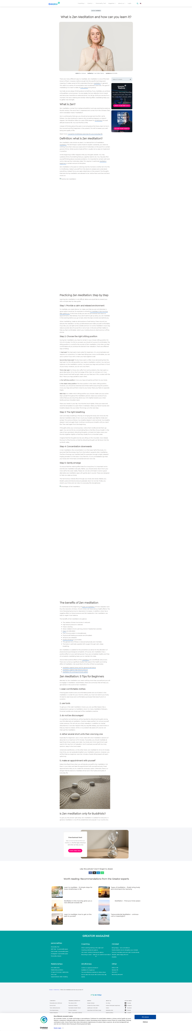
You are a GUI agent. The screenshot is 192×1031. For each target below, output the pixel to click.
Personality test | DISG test (56, 1003)
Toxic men (54, 974)
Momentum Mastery (73, 1005)
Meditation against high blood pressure (75, 670)
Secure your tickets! (122, 128)
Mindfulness (98, 120)
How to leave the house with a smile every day (93, 974)
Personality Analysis (56, 956)
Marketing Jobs (109, 1010)
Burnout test (53, 1005)
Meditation (98, 10)
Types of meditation (88, 607)
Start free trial (75, 850)
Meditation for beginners (88, 970)
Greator (51, 989)
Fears (64, 631)
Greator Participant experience (113, 1005)
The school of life (73, 1003)
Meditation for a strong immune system (75, 672)
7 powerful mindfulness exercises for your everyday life (85, 134)
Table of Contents (117, 79)
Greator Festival (91, 1003)
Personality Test (55, 947)
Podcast (129, 1010)
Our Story (108, 1003)
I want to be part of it (122, 105)
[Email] (94, 872)
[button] (81, 3)
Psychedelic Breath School (75, 1007)
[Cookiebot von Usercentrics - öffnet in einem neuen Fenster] (43, 1028)
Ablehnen (145, 1022)
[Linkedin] (98, 872)
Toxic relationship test (55, 1007)
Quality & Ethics (109, 1012)
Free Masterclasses (54, 1010)
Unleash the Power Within (93, 1005)
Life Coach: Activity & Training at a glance (92, 952)
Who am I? (114, 972)
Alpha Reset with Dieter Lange (94, 1010)
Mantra (83, 976)
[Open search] (137, 3)
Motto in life (115, 967)
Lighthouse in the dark (92, 1007)
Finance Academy (73, 1010)
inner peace (84, 87)
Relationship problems (57, 970)
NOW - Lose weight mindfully (75, 1012)
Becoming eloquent (117, 974)
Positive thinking (68, 640)
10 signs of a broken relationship (59, 972)
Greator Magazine (54, 1012)
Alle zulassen (145, 1017)
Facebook (129, 1007)
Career (107, 1007)
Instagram (129, 1005)
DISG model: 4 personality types (59, 951)
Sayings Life (115, 970)
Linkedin (129, 1012)
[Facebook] (90, 872)
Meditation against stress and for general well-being (79, 667)
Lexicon (93, 10)
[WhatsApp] (102, 872)
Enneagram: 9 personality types (59, 953)
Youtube (129, 1003)
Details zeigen (57, 1028)
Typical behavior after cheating (59, 976)
